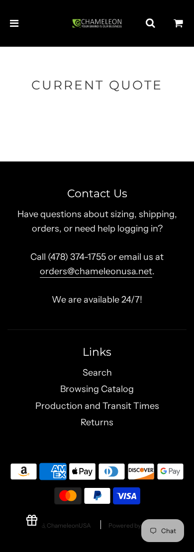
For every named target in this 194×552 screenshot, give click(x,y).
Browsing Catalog (97, 389)
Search (97, 372)
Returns (97, 422)
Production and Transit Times (97, 405)
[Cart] (179, 23)
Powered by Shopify (135, 525)
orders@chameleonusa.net (96, 271)
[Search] (150, 23)
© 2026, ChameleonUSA (57, 525)
